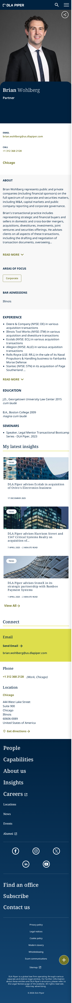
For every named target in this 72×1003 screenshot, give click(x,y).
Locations (9, 804)
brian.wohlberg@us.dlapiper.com (23, 136)
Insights (13, 782)
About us (14, 770)
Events (7, 823)
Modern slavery (36, 945)
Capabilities (18, 759)
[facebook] (15, 851)
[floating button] (64, 960)
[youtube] (46, 864)
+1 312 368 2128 (12, 150)
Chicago (9, 162)
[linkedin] (25, 864)
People (11, 747)
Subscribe (15, 895)
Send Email (10, 646)
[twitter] (56, 851)
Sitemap (34, 967)
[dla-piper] (13, 5)
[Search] (56, 4)
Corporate (12, 278)
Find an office (20, 884)
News (7, 814)
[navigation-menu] (66, 4)
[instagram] (36, 851)
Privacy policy (36, 924)
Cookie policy (36, 938)
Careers (13, 793)
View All (10, 605)
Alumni (8, 834)
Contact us (16, 907)
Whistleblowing (36, 951)
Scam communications (36, 958)
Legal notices (36, 931)
